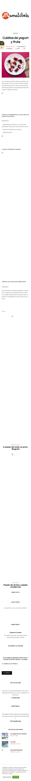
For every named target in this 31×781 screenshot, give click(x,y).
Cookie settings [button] (7, 777)
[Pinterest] (20, 6)
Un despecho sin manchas (18, 734)
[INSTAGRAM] (14, 6)
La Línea (12, 742)
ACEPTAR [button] (15, 777)
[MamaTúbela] (15, 18)
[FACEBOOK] (10, 6)
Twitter (11, 311)
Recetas (15, 33)
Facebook (8, 311)
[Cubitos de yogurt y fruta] (15, 65)
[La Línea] (5, 744)
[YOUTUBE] (17, 6)
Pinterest (13, 311)
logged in (13, 608)
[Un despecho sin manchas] (5, 736)
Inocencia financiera (16, 750)
